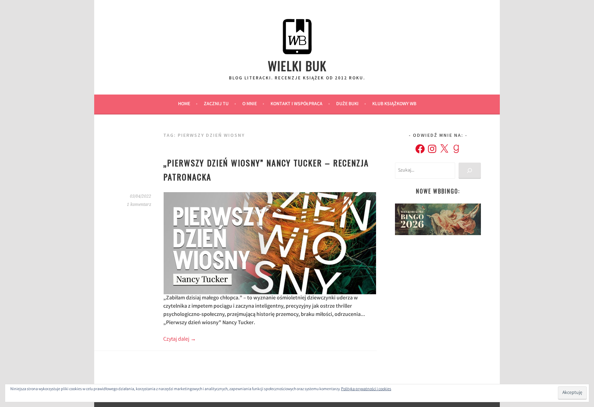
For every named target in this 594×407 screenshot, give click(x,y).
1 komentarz (139, 204)
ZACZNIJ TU (216, 104)
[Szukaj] (470, 171)
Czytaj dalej (179, 339)
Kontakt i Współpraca (296, 104)
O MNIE (249, 104)
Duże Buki (347, 104)
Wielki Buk (297, 65)
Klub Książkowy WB (394, 104)
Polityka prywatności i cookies (366, 389)
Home (184, 104)
